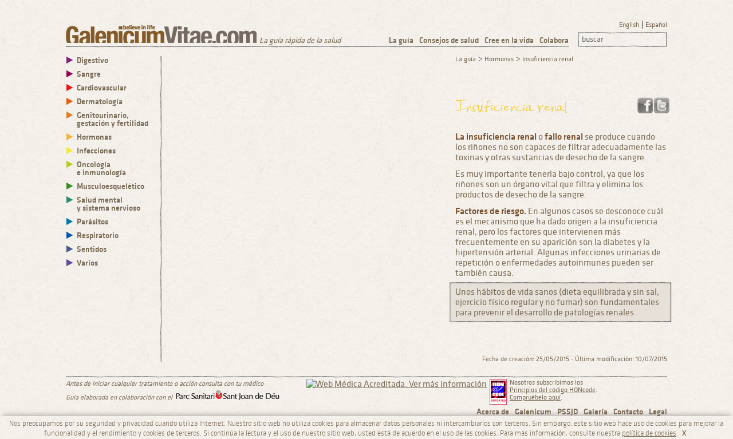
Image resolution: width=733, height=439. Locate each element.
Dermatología (100, 101)
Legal (658, 412)
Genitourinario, (112, 119)
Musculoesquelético (110, 186)
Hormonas (94, 137)
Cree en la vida (509, 40)
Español (656, 25)
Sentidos (92, 249)
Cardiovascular (102, 88)
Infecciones (96, 151)
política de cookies (649, 433)
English (629, 25)
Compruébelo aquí (535, 397)
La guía (401, 40)
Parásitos (92, 221)
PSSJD (567, 412)
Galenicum (533, 412)
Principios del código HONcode (553, 390)
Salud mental (108, 204)
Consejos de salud (449, 40)
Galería (596, 412)
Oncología (101, 168)
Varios (87, 263)
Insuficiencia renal (547, 59)
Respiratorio (98, 235)
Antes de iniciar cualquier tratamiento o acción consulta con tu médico (164, 383)
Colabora (554, 40)
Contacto (628, 412)
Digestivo (92, 60)
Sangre (89, 74)
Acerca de (492, 412)
